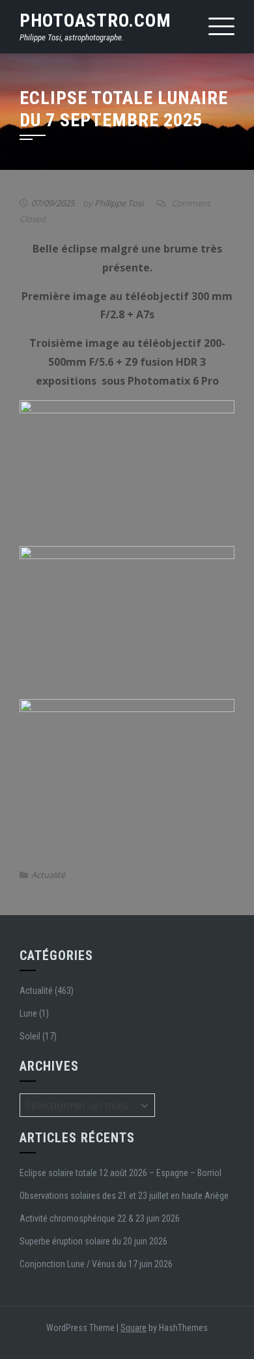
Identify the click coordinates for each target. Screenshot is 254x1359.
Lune (28, 1013)
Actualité (48, 875)
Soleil (30, 1036)
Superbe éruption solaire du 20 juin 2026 (93, 1241)
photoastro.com (95, 20)
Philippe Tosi (118, 203)
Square (133, 1328)
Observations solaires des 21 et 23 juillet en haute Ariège (124, 1195)
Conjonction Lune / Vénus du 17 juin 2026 (96, 1264)
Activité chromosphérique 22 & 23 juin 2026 (100, 1218)
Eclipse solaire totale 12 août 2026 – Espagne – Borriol (120, 1173)
